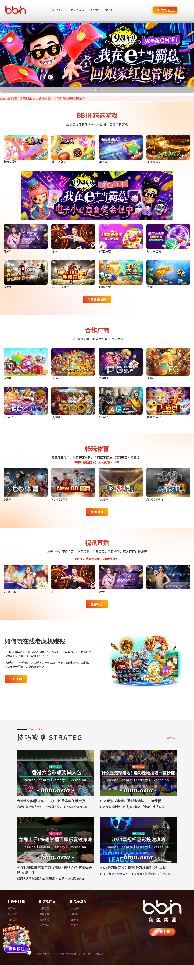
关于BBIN (57, 10)
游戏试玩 (110, 10)
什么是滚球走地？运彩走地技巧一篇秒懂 (130, 800)
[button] (91, 90)
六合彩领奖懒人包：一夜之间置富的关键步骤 (51, 800)
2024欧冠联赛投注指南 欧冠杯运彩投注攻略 (133, 867)
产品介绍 (76, 10)
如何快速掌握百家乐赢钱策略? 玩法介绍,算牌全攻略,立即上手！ (54, 870)
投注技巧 (94, 10)
